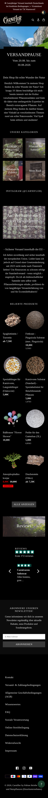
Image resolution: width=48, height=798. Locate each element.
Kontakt (9, 677)
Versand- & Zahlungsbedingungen (23, 685)
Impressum (11, 750)
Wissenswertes (12, 704)
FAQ (7, 712)
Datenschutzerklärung (16, 735)
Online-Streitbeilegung (17, 727)
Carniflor (16, 785)
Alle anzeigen (24, 504)
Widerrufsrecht (13, 742)
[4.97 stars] (25, 552)
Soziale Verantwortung (17, 719)
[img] (24, 565)
